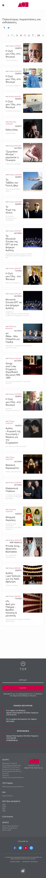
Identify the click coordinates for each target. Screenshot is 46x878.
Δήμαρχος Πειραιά (9, 763)
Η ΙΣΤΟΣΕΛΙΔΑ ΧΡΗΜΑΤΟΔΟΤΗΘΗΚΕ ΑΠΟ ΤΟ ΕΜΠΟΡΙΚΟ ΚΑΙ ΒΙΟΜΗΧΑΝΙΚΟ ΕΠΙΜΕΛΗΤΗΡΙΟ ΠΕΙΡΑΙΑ (23, 858)
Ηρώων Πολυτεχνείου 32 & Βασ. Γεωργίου (22, 713)
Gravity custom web (23, 871)
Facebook (15, 848)
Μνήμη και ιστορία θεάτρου (13, 777)
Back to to (23, 666)
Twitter (20, 848)
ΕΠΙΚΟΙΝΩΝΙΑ (7, 817)
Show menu (3, 5)
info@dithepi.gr (12, 740)
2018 (3, 811)
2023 (4, 805)
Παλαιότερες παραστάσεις (13, 786)
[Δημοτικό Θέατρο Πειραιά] (23, 5)
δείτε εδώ (10, 721)
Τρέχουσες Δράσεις (9, 828)
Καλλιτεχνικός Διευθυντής (12, 771)
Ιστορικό (5, 773)
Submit (23, 688)
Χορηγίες (5, 775)
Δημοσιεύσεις (7, 796)
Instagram (31, 848)
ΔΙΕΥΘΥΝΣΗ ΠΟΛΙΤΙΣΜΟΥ (30, 861)
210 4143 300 (11, 738)
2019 (3, 809)
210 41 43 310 (11, 715)
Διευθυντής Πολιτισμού (11, 769)
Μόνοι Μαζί (6, 830)
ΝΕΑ (3, 792)
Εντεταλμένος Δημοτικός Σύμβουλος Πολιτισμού (11, 766)
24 (38, 36)
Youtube (26, 848)
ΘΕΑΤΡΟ (5, 760)
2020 (4, 807)
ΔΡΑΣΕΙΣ (5, 822)
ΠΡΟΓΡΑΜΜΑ (7, 783)
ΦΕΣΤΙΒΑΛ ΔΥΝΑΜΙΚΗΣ (11, 801)
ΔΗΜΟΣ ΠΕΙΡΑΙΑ (15, 861)
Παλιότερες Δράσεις (10, 826)
